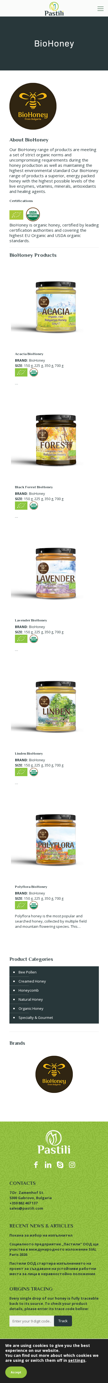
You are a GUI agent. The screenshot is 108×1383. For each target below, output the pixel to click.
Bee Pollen (28, 972)
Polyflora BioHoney (31, 887)
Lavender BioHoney (31, 620)
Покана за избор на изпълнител (41, 1235)
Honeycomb (29, 990)
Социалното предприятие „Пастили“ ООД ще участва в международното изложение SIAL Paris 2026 (54, 1249)
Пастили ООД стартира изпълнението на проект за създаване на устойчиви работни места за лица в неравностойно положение (52, 1268)
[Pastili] (54, 8)
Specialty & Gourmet (36, 1017)
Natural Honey (31, 999)
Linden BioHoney (29, 753)
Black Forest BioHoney (34, 487)
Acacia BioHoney (29, 354)
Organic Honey (31, 1008)
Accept (16, 1372)
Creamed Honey (32, 981)
